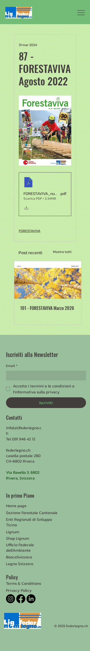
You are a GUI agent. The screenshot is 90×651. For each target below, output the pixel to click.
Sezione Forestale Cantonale (32, 513)
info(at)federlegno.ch (24, 430)
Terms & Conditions (23, 583)
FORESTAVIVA (29, 231)
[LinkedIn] (31, 598)
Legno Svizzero (19, 564)
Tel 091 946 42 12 (20, 439)
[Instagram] (10, 598)
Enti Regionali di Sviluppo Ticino (29, 522)
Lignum (12, 532)
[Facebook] (20, 598)
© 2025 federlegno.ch (71, 626)
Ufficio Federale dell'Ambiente (20, 547)
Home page (16, 506)
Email (12, 365)
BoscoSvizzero (19, 557)
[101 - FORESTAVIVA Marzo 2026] (47, 280)
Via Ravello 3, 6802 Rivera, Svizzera (23, 475)
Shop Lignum (17, 538)
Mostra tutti (62, 251)
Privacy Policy (19, 590)
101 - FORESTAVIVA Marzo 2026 (47, 308)
